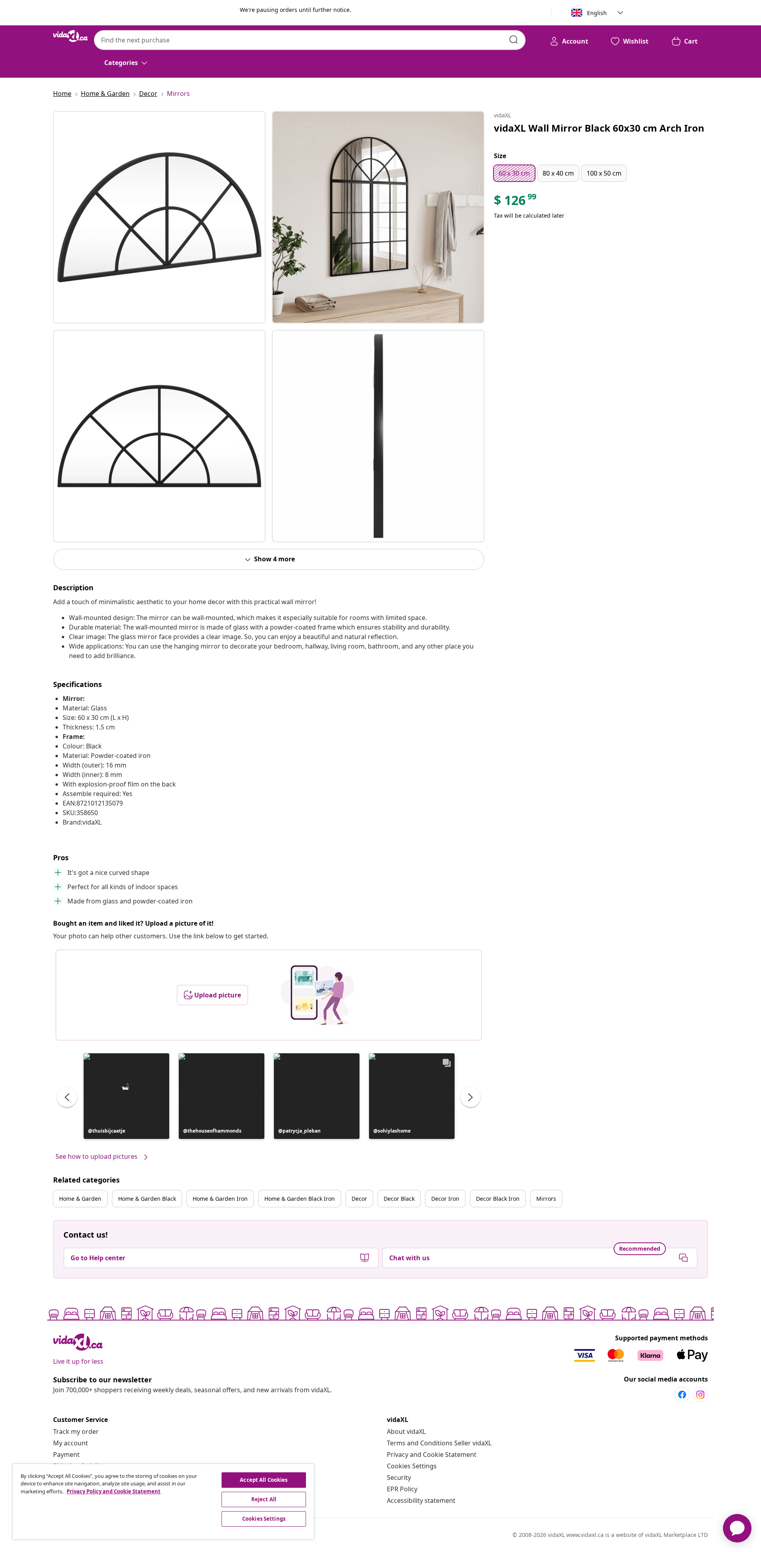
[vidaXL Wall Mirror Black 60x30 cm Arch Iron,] (159, 217)
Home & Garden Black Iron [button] (299, 1198)
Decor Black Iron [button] (498, 1198)
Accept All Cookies (263, 1479)
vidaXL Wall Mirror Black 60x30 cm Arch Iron (599, 127)
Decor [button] (359, 1198)
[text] (515, 202)
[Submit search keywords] (513, 39)
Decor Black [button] (399, 1198)
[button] (126, 1096)
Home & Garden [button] (80, 1198)
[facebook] (682, 1395)
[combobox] (310, 40)
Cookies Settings (412, 1466)
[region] (163, 1501)
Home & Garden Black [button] (147, 1198)
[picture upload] (317, 995)
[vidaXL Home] (70, 36)
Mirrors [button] (546, 1198)
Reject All (263, 1499)
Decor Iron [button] (445, 1198)
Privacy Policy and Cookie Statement (114, 1491)
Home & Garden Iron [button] (220, 1198)
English (597, 13)
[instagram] (700, 1395)
